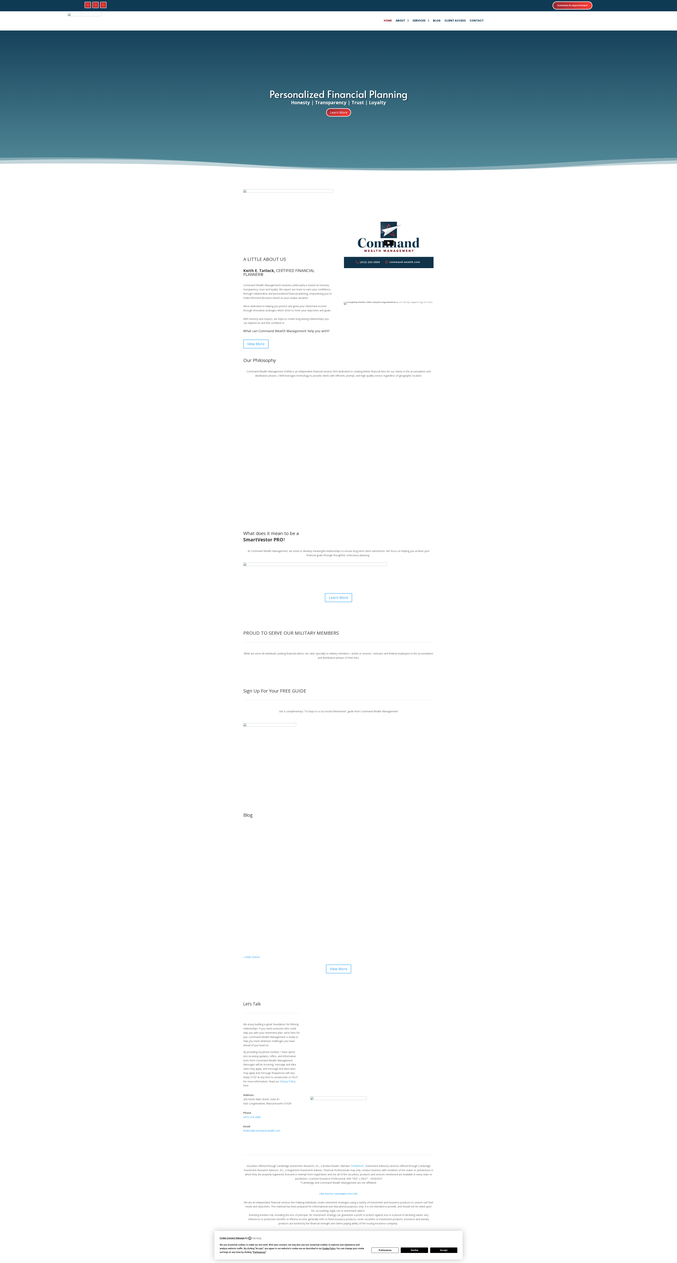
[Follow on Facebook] (88, 5)
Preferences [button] (259, 1252)
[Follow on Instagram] (103, 5)
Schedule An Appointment (572, 5)
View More (256, 344)
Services (419, 20)
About (400, 20)
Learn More (338, 112)
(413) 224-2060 (252, 1117)
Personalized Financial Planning (339, 94)
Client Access (455, 20)
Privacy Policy (287, 1081)
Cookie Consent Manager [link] (232, 1238)
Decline (414, 1250)
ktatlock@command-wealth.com (261, 1130)
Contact (477, 20)
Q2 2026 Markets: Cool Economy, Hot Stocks (280, 840)
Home (388, 20)
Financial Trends (272, 845)
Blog (437, 20)
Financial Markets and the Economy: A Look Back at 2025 (290, 924)
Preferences (385, 1250)
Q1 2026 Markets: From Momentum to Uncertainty (285, 882)
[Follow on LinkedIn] (95, 5)
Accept (443, 1250)
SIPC (361, 1166)
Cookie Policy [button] (328, 1248)
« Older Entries (251, 957)
